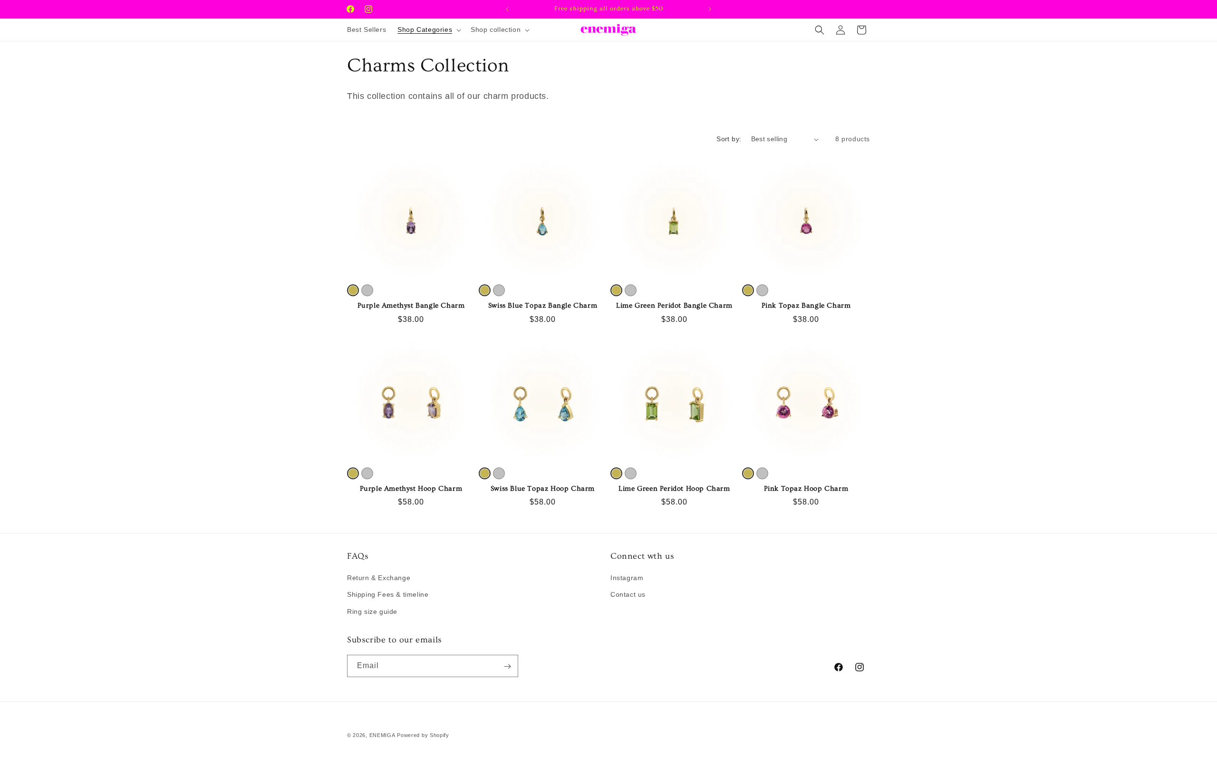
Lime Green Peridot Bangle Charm (674, 305)
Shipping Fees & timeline (387, 595)
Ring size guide (372, 611)
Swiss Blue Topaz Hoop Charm (543, 489)
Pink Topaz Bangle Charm (806, 305)
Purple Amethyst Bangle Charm (411, 305)
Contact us (628, 595)
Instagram (626, 578)
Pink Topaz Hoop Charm (806, 489)
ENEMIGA (382, 735)
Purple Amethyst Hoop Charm (411, 489)
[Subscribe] (507, 666)
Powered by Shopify (423, 735)
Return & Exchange (378, 578)
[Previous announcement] (507, 9)
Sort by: (728, 139)
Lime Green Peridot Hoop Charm (674, 489)
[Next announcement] (709, 9)
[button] (428, 29)
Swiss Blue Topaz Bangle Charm (542, 305)
